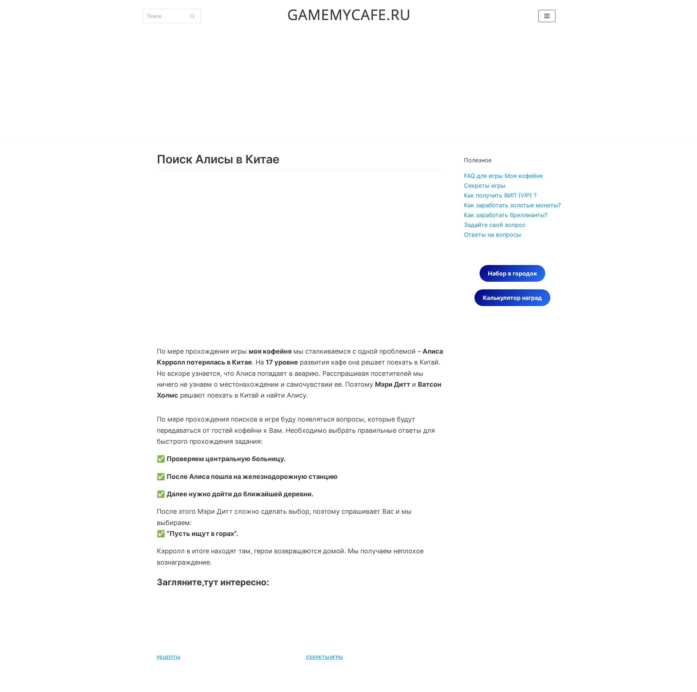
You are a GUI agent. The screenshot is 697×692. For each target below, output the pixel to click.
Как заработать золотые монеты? (512, 205)
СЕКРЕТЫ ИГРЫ (324, 657)
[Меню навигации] (546, 16)
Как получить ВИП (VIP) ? (500, 195)
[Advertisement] (348, 86)
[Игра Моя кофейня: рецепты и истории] (348, 16)
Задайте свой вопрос (495, 224)
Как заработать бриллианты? (505, 215)
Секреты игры (484, 185)
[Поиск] (192, 16)
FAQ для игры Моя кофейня (503, 175)
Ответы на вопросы (492, 234)
